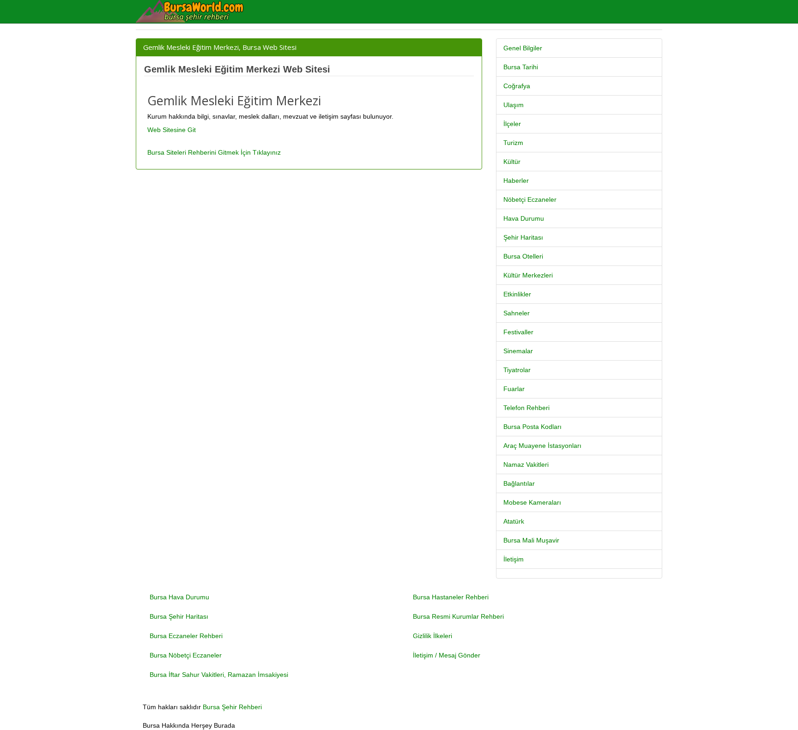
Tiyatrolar (517, 370)
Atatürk (513, 521)
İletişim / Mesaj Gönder (446, 655)
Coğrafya (516, 86)
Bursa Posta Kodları (532, 426)
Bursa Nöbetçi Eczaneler (186, 655)
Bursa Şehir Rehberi (232, 707)
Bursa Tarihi (520, 67)
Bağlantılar (519, 483)
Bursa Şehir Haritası (179, 616)
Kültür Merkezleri (528, 275)
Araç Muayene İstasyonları (542, 445)
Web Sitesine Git (171, 129)
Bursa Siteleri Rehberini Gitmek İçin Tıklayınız (214, 152)
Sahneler (516, 313)
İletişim (513, 559)
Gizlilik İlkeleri (432, 636)
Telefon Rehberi (526, 407)
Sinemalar (518, 351)
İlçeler (512, 123)
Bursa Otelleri (523, 256)
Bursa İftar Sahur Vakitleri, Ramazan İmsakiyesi (219, 674)
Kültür (511, 161)
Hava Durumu (523, 218)
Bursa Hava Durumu (179, 597)
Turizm (513, 142)
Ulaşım (513, 105)
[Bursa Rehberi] (196, 11)
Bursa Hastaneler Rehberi (451, 597)
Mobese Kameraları (532, 502)
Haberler (516, 180)
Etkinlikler (517, 294)
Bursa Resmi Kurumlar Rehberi (458, 616)
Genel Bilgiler (522, 48)
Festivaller (518, 332)
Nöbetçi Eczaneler (529, 199)
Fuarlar (514, 388)
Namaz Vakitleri (526, 464)
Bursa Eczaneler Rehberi (186, 636)
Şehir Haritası (523, 237)
